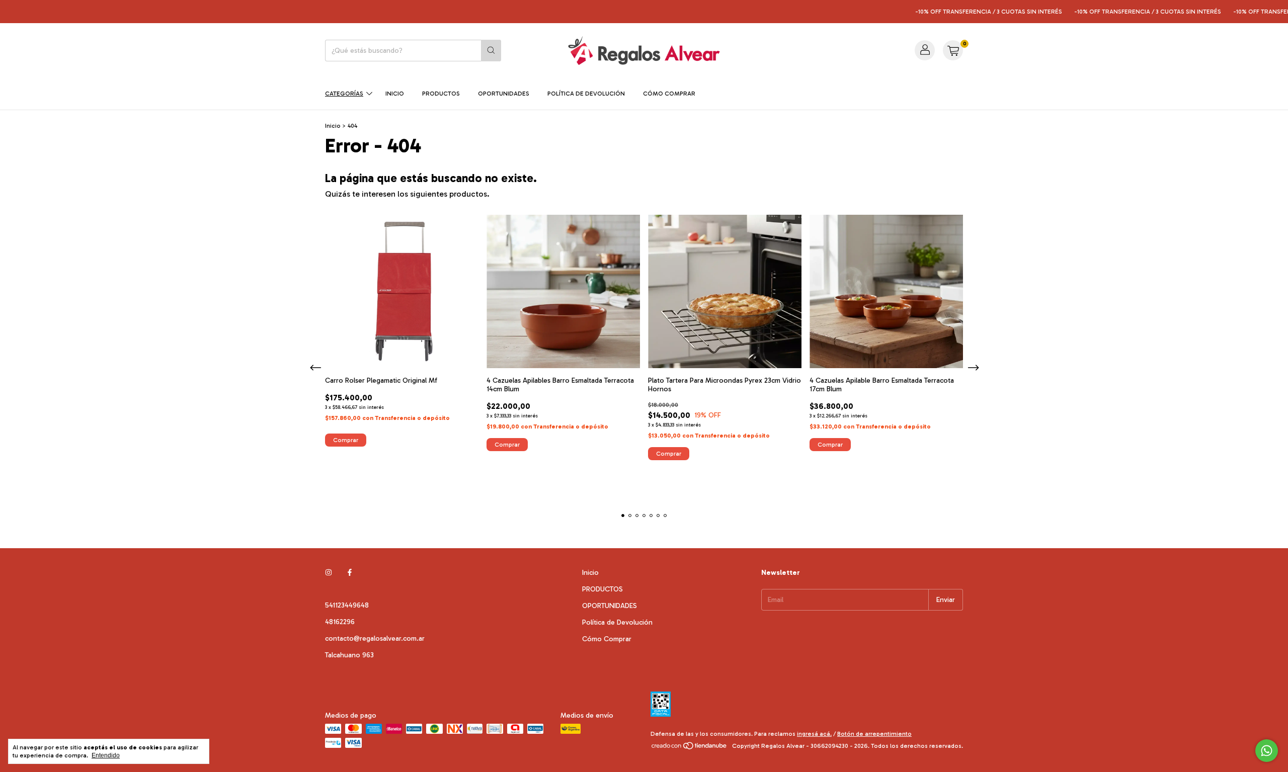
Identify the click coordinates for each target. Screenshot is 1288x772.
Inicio (394, 93)
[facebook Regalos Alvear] (349, 572)
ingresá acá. (814, 733)
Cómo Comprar (669, 93)
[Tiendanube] (690, 748)
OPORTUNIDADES (503, 93)
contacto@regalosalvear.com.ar (375, 638)
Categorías (344, 93)
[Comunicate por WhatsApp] (1266, 750)
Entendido (106, 755)
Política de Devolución (586, 93)
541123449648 (347, 605)
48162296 (340, 622)
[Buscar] (491, 50)
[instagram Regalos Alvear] (328, 572)
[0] (953, 50)
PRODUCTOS (441, 93)
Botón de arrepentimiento (874, 733)
